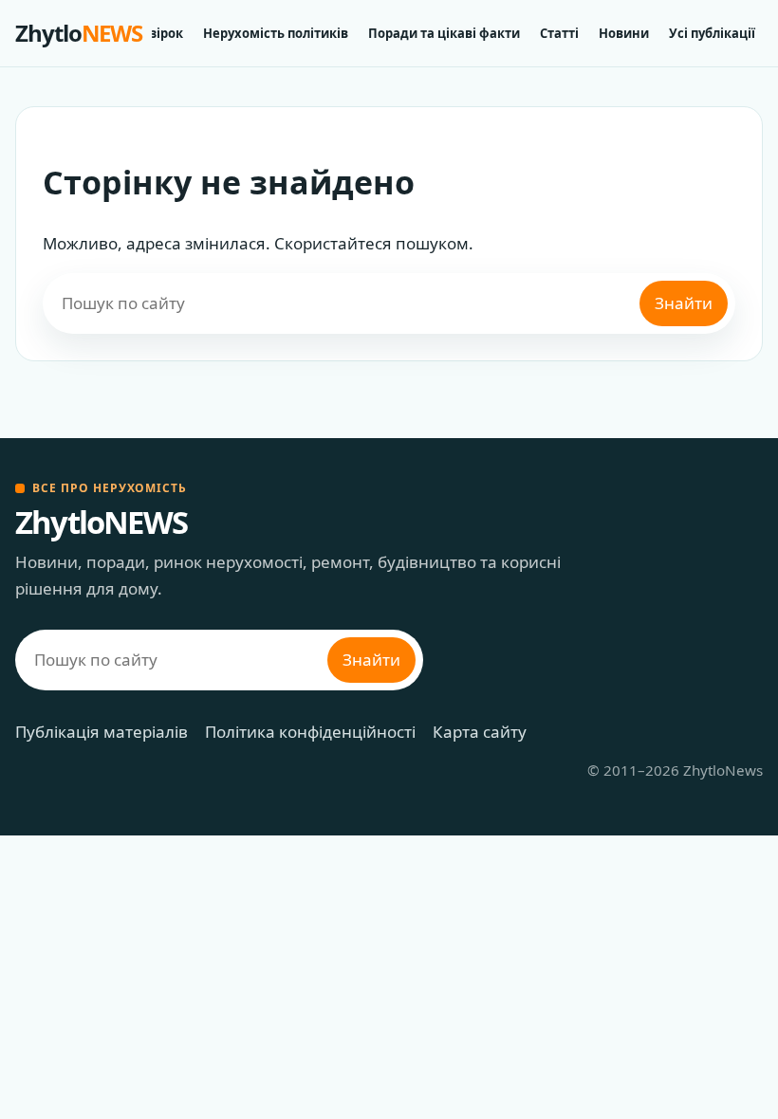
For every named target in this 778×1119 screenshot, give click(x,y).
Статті (559, 33)
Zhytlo (78, 32)
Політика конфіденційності (310, 732)
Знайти (684, 303)
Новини (624, 33)
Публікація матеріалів (101, 732)
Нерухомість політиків (275, 33)
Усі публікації (712, 33)
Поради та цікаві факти (444, 33)
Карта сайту (480, 732)
